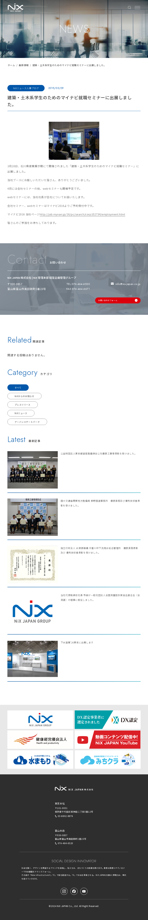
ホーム (11, 65)
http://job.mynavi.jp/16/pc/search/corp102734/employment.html (82, 214)
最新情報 (24, 65)
